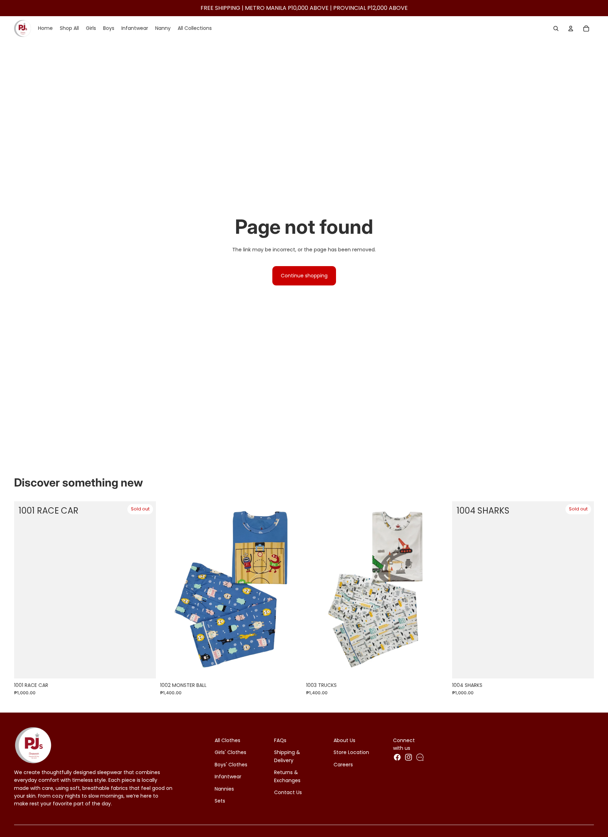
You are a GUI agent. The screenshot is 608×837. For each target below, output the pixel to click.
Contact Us (288, 792)
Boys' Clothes (231, 764)
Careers (343, 764)
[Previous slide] (170, 590)
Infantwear (228, 776)
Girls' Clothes (230, 752)
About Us (344, 740)
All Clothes (227, 740)
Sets (220, 800)
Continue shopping (304, 275)
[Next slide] (291, 590)
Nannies (224, 788)
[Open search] (556, 28)
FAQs (280, 740)
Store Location (351, 752)
